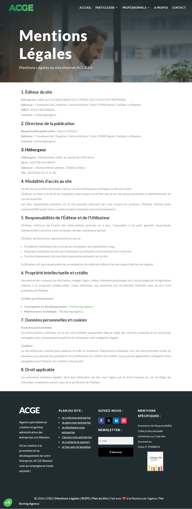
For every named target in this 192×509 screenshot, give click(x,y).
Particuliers (105, 7)
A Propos (161, 7)
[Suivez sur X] (109, 421)
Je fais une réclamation (76, 447)
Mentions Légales (67, 498)
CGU (49, 498)
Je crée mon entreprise (76, 417)
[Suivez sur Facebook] (101, 421)
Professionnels (134, 7)
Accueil (85, 7)
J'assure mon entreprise (77, 437)
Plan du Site (100, 498)
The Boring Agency (81, 306)
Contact (179, 7)
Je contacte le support (76, 442)
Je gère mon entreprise (76, 422)
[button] (7, 502)
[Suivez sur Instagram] (124, 421)
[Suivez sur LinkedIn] (116, 421)
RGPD (86, 498)
